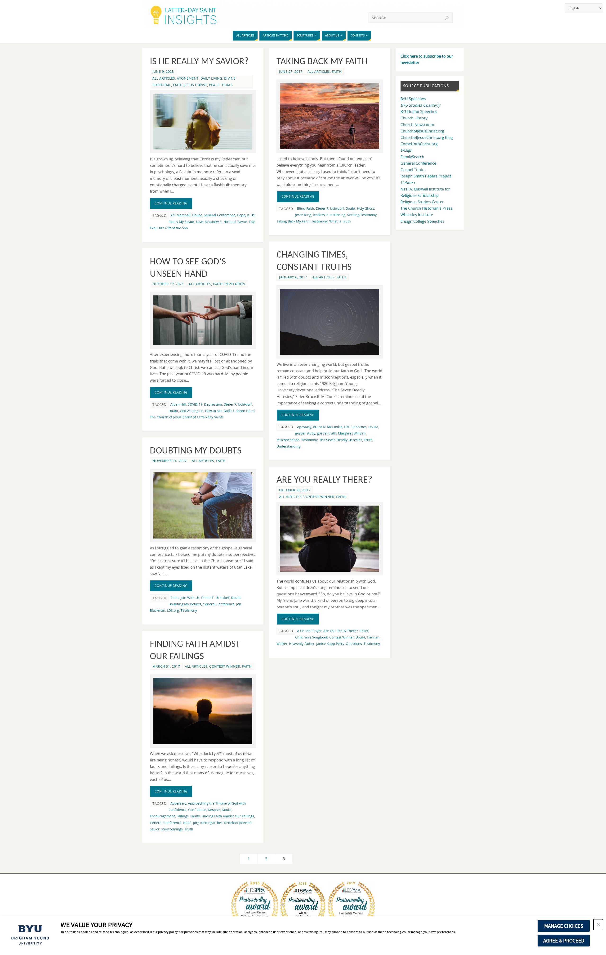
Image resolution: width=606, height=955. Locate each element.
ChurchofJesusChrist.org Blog (427, 137)
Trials (227, 85)
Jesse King (303, 215)
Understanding (288, 446)
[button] (598, 924)
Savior (242, 221)
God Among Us (191, 410)
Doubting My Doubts (195, 451)
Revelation (235, 284)
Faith (178, 85)
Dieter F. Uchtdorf (330, 208)
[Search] (446, 18)
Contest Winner (318, 496)
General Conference (219, 215)
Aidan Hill (178, 404)
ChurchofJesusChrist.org (422, 131)
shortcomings (172, 829)
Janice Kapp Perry (330, 643)
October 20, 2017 (294, 490)
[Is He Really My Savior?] (203, 121)
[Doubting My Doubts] (203, 505)
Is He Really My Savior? (199, 62)
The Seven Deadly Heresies (340, 440)
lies (220, 822)
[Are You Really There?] (329, 538)
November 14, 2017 (169, 460)
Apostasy (304, 427)
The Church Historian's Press (426, 208)
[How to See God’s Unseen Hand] (203, 320)
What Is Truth (340, 221)
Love (199, 221)
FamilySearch (412, 156)
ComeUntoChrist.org (419, 143)
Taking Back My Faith (321, 62)
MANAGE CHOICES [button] (563, 926)
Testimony (319, 221)
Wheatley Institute (417, 214)
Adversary (178, 803)
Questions (354, 643)
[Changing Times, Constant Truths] (329, 321)
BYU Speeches (355, 427)
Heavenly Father (302, 643)
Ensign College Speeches (422, 221)
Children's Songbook (311, 637)
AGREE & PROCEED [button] (563, 940)
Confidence (197, 809)
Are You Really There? (324, 480)
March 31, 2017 (166, 666)
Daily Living (211, 78)
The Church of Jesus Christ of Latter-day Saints (187, 417)
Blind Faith (305, 208)
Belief (363, 631)
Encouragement (162, 816)
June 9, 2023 (163, 71)
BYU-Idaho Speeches (419, 111)
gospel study (305, 433)
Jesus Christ (195, 85)
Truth (368, 440)
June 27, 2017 (291, 71)
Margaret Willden (352, 433)
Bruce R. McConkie (328, 427)
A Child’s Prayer (309, 631)
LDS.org (173, 610)
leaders (319, 215)
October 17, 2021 (168, 284)
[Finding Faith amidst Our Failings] (203, 711)
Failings (183, 816)
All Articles (163, 78)
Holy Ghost (365, 208)
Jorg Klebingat (204, 822)
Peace (214, 85)
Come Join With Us (185, 597)
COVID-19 (194, 404)
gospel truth (326, 433)
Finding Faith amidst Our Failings (227, 816)
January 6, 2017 (293, 277)
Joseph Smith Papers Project (426, 176)
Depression (213, 404)
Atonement (188, 78)
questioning (335, 215)
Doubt (197, 215)
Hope (241, 215)
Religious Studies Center (422, 201)
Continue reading (171, 203)
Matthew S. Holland (220, 221)
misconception (288, 440)
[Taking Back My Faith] (329, 116)
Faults (195, 816)
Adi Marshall (180, 215)
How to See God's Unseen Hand (230, 410)
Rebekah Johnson (238, 822)
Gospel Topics (413, 169)
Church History (414, 118)
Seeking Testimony (362, 215)
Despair (214, 809)
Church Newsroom (417, 124)
